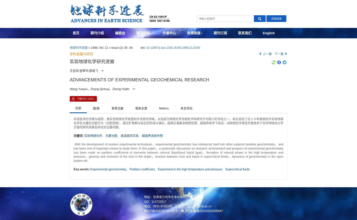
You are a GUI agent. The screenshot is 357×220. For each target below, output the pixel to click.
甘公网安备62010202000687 (203, 211)
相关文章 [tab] (141, 108)
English (269, 33)
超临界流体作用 (152, 135)
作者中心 (169, 33)
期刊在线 (143, 33)
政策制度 (194, 33)
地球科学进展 (79, 47)
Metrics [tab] (164, 108)
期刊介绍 (97, 33)
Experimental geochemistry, (109, 169)
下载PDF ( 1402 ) (85, 99)
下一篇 (279, 53)
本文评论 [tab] (186, 108)
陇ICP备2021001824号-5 (160, 211)
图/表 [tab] (96, 108)
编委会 (120, 33)
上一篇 (267, 53)
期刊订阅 (220, 33)
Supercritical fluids (237, 169)
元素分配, (112, 135)
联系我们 (245, 33)
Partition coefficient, (142, 169)
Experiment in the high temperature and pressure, (190, 169)
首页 (76, 33)
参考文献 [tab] (117, 108)
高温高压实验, (130, 135)
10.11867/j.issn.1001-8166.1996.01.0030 (173, 47)
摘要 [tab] (78, 108)
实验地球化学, (94, 135)
